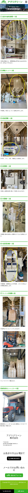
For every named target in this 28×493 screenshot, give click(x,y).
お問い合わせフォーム (14, 475)
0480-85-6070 (7, 491)
